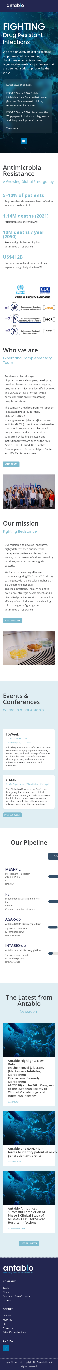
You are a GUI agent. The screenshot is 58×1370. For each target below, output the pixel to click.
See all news (29, 1243)
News (6, 1292)
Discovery (8, 1328)
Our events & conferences (16, 1296)
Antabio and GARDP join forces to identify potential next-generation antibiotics (32, 1152)
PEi (4, 1323)
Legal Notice (11, 1362)
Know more (12, 620)
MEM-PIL (7, 1319)
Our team (11, 464)
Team (6, 1287)
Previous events (12, 814)
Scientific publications (14, 1332)
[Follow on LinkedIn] (24, 141)
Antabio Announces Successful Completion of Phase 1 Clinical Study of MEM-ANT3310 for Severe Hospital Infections (26, 1215)
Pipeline (7, 1315)
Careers (7, 1300)
